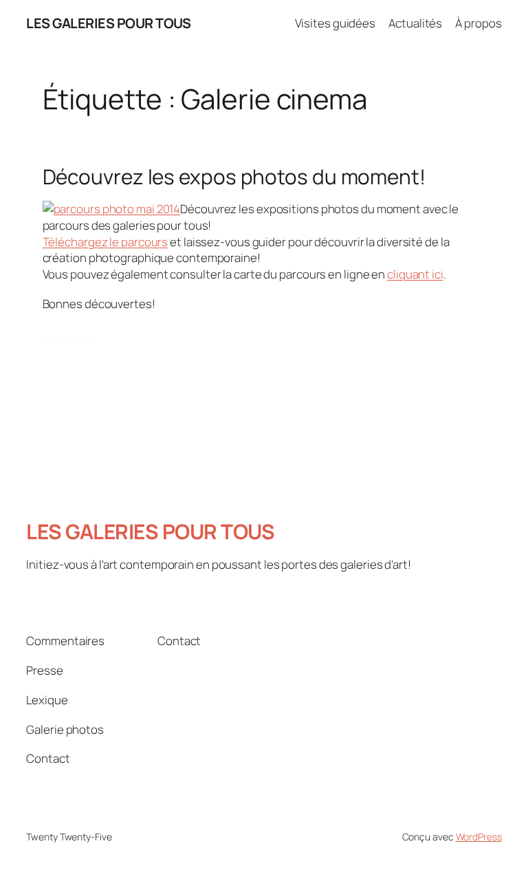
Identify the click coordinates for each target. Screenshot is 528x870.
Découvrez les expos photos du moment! (234, 176)
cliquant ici (415, 274)
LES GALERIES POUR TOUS (108, 23)
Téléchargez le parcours (105, 242)
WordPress (479, 836)
